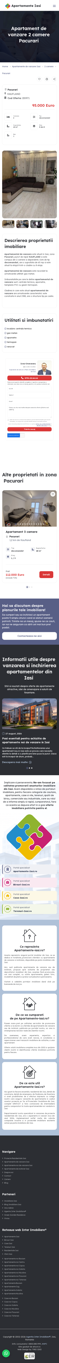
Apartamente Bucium (13, 1283)
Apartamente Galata (13, 1290)
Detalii (46, 574)
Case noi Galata (11, 1305)
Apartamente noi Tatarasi (15, 1280)
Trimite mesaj (29, 429)
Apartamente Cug (11, 1286)
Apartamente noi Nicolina (15, 1273)
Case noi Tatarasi (11, 1316)
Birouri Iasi (9, 1240)
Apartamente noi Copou (14, 1266)
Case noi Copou (10, 1302)
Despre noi (8, 1172)
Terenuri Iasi (9, 1247)
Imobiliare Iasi (10, 1201)
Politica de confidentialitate (43, 423)
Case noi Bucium (11, 1298)
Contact (7, 1176)
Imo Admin (9, 1208)
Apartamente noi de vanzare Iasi (18, 1165)
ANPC (44, 1344)
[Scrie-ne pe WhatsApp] (6, 1353)
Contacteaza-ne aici (29, 636)
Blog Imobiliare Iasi (12, 1204)
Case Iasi (8, 1243)
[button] (51, 181)
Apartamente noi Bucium (14, 1259)
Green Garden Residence (14, 1215)
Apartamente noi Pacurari (15, 1276)
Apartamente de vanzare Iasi (26, 66)
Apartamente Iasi (11, 1236)
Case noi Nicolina (11, 1309)
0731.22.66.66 (31, 378)
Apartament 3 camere (21, 532)
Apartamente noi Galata (14, 1269)
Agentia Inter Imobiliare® (15, 1211)
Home (5, 66)
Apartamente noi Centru (14, 1262)
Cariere (7, 1179)
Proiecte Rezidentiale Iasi (15, 1158)
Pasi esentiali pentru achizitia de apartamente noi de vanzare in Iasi (26, 740)
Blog (6, 1183)
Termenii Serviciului (42, 425)
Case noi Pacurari (11, 1312)
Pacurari (6, 73)
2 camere (48, 66)
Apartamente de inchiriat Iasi (16, 1169)
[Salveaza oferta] (39, 79)
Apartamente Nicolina (13, 1294)
